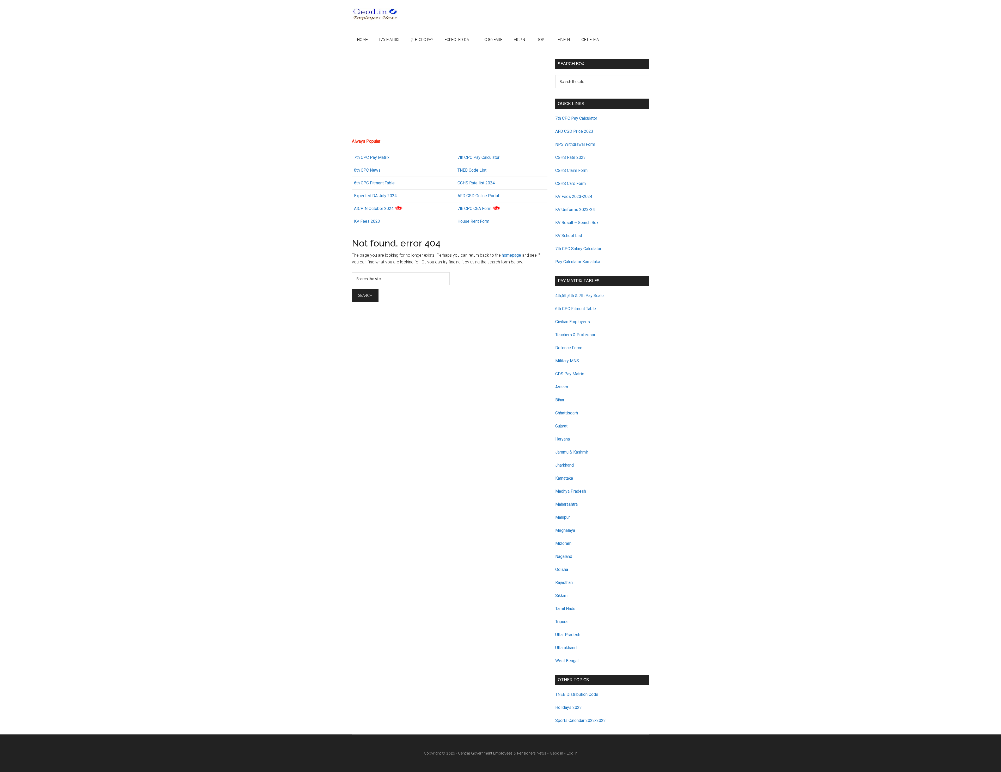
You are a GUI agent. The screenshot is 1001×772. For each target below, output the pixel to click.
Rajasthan (564, 582)
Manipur (562, 517)
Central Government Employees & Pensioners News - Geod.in (510, 753)
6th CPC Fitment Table (575, 308)
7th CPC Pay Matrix (371, 157)
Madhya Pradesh (570, 491)
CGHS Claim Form (571, 170)
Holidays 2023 (569, 707)
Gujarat (561, 426)
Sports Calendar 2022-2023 (580, 720)
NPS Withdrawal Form (575, 144)
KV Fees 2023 (367, 221)
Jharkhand (564, 465)
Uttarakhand (566, 647)
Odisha (561, 569)
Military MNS (567, 360)
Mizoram (563, 543)
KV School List (568, 235)
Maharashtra (566, 504)
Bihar (559, 399)
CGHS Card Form (570, 183)
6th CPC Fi (363, 182)
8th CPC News (367, 170)
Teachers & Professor (575, 334)
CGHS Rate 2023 (570, 157)
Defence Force (568, 347)
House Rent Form (473, 221)
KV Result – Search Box (577, 222)
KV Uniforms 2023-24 (575, 209)
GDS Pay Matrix (569, 373)
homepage (511, 255)
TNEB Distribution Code (576, 694)
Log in (572, 753)
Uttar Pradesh (567, 634)
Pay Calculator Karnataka (577, 261)
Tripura (561, 621)
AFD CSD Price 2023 (574, 131)
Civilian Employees (572, 321)
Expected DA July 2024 (375, 195)
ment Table (385, 182)
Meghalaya (565, 530)
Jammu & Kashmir (571, 452)
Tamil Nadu (565, 608)
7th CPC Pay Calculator (478, 157)
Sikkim (561, 595)
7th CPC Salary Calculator (578, 248)
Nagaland (563, 556)
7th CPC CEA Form (474, 208)
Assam (561, 386)
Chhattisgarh (566, 413)
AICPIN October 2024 (374, 208)
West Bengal (566, 660)
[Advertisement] (449, 95)
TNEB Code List (471, 170)
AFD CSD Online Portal (478, 195)
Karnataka (564, 478)
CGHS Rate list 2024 (476, 182)
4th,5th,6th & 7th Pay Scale (579, 295)
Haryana (562, 439)
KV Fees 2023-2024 (573, 196)
